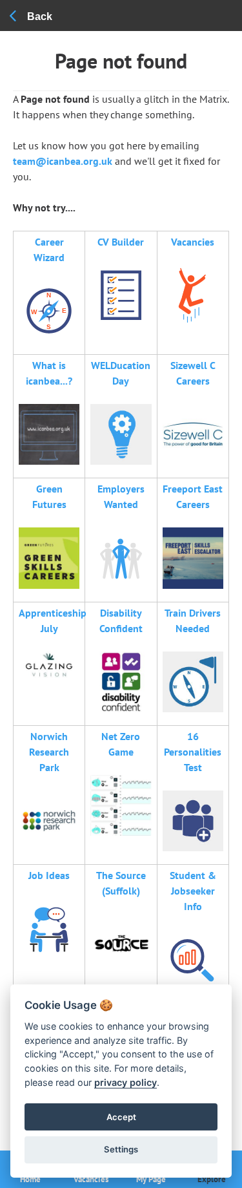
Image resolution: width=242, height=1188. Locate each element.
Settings (121, 1149)
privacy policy (125, 1082)
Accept (121, 1117)
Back (39, 16)
